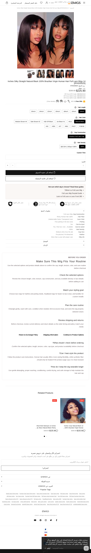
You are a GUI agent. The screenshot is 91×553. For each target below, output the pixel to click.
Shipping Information (50, 335)
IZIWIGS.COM (76, 3)
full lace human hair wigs (76, 496)
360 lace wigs (57, 499)
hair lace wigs (55, 493)
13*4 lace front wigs (66, 504)
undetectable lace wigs (80, 504)
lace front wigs (73, 493)
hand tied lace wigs (83, 501)
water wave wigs (60, 501)
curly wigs (51, 501)
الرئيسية (72, 8)
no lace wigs (15, 501)
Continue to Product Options (73, 335)
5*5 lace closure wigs (26, 499)
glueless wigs (6, 501)
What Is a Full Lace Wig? (73, 190)
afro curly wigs (42, 501)
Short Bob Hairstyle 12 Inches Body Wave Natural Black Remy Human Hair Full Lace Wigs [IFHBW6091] (45, 427)
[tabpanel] (73, 416)
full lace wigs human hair (49, 496)
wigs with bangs (25, 501)
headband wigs (47, 499)
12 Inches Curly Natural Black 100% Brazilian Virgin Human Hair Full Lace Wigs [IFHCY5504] (73, 427)
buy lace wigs (20, 496)
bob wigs (34, 501)
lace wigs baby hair (80, 499)
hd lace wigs (37, 499)
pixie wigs (7, 504)
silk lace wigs (11, 496)
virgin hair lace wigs (40, 504)
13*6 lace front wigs (53, 504)
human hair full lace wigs (32, 496)
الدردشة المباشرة (16, 3)
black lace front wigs (12, 493)
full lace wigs (64, 493)
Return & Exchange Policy (28, 335)
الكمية (83, 162)
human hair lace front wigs (27, 493)
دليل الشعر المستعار (31, 3)
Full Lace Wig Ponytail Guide (72, 193)
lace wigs (82, 493)
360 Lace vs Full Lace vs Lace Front (69, 196)
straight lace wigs (27, 504)
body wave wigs (71, 501)
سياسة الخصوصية (57, 548)
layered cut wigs (16, 504)
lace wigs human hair (43, 493)
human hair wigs (68, 499)
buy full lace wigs (63, 496)
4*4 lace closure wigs (11, 499)
